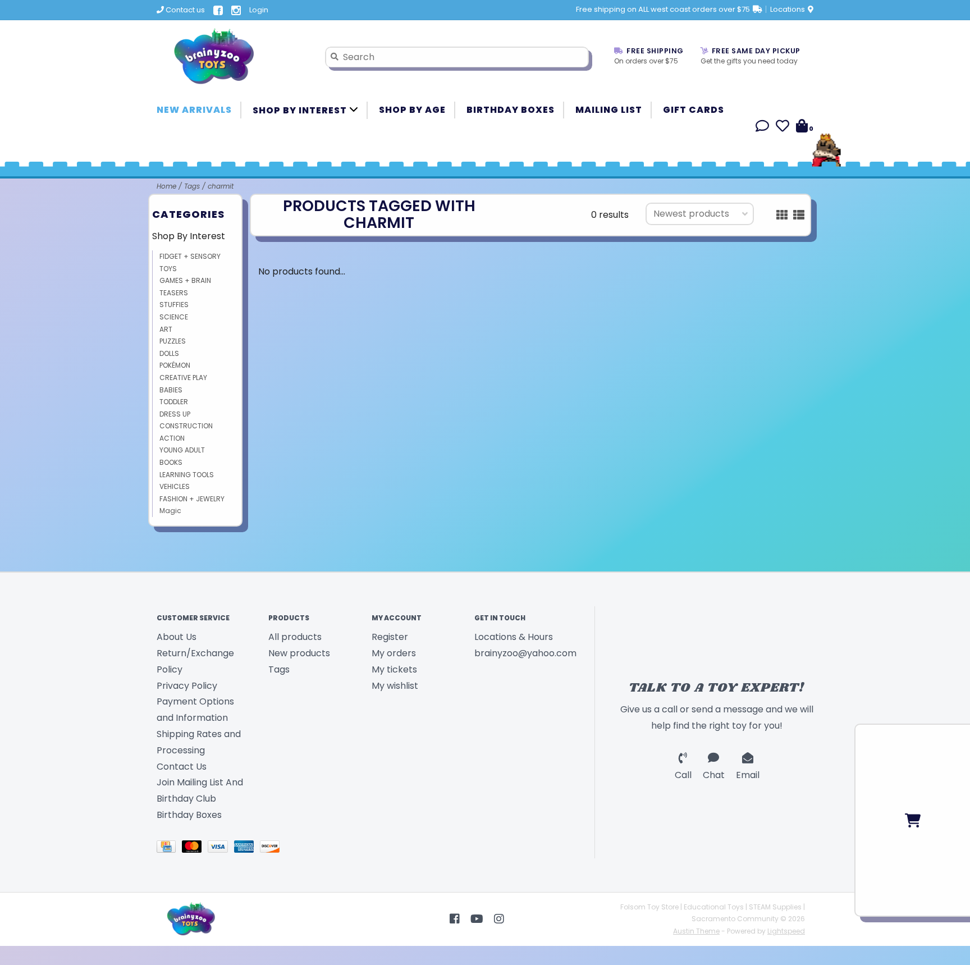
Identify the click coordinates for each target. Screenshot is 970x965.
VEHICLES (174, 486)
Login (258, 9)
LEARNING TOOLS (186, 474)
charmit (221, 186)
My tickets (394, 669)
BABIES (170, 390)
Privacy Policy (187, 685)
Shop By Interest (301, 110)
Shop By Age (412, 109)
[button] (762, 127)
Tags (192, 186)
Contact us (184, 9)
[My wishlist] (782, 127)
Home (166, 186)
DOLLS (169, 353)
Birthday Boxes (510, 109)
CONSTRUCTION (186, 426)
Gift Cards (693, 109)
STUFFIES (174, 304)
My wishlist (395, 685)
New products (299, 653)
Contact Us (182, 766)
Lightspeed (786, 931)
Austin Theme (696, 931)
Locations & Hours (513, 636)
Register (390, 636)
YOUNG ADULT (182, 450)
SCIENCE (173, 317)
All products (295, 636)
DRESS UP (174, 414)
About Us (176, 636)
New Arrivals (194, 109)
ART (165, 329)
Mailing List (608, 109)
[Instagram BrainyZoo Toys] (499, 919)
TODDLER (173, 401)
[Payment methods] (169, 848)
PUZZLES (172, 341)
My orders (394, 653)
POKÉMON (174, 365)
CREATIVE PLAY (183, 377)
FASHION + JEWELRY (192, 499)
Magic (170, 510)
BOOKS (170, 462)
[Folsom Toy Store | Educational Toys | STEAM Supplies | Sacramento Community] (232, 57)
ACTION (172, 438)
